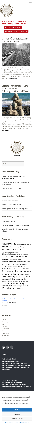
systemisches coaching (17, 281)
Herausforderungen (6, 256)
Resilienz (25, 269)
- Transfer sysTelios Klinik (10, 380)
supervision (22, 279)
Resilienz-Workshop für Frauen (11, 205)
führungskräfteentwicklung (12, 254)
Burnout (5, 247)
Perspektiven (6, 269)
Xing (11, 347)
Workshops (5, 335)
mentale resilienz (12, 267)
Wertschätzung (9, 288)
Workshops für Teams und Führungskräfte (15, 209)
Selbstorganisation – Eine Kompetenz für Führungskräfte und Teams (16, 88)
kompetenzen (23, 261)
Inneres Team (13, 259)
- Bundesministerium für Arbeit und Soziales (16, 386)
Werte (28, 286)
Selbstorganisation (10, 274)
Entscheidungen (5, 252)
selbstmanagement (22, 271)
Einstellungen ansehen (17, 418)
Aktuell (4, 320)
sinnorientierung (20, 277)
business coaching (13, 247)
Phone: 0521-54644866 (13, 27)
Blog (3, 324)
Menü (30, 2)
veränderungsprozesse (19, 286)
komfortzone (18, 259)
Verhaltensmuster (7, 286)
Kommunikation (9, 261)
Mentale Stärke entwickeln (10, 201)
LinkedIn (7, 347)
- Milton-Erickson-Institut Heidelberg (14, 384)
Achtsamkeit (8, 243)
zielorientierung (19, 288)
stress (28, 276)
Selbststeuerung (8, 276)
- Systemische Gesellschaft (10, 361)
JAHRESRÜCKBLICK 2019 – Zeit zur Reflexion (15, 40)
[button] (31, 393)
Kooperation (7, 264)
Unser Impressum (24, 422)
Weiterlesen (13, 78)
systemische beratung (7, 281)
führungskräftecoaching (14, 252)
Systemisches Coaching (9, 221)
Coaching (5, 326)
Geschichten (5, 329)
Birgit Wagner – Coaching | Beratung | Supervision (15, 22)
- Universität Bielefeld (9, 359)
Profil (3, 331)
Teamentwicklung (15, 283)
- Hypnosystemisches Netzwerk (12, 382)
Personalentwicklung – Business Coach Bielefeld (16, 225)
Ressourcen (7, 271)
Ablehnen (17, 414)
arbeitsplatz (18, 244)
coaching (14, 249)
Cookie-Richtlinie (9, 422)
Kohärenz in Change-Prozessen (11, 188)
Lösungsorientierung (17, 264)
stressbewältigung (9, 279)
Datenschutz (17, 422)
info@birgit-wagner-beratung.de (16, 31)
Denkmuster (24, 250)
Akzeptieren (17, 409)
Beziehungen (26, 244)
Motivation (21, 267)
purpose (19, 269)
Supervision (5, 333)
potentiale (14, 269)
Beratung (5, 322)
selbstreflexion (25, 274)
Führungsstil (25, 254)
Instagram (3, 347)
